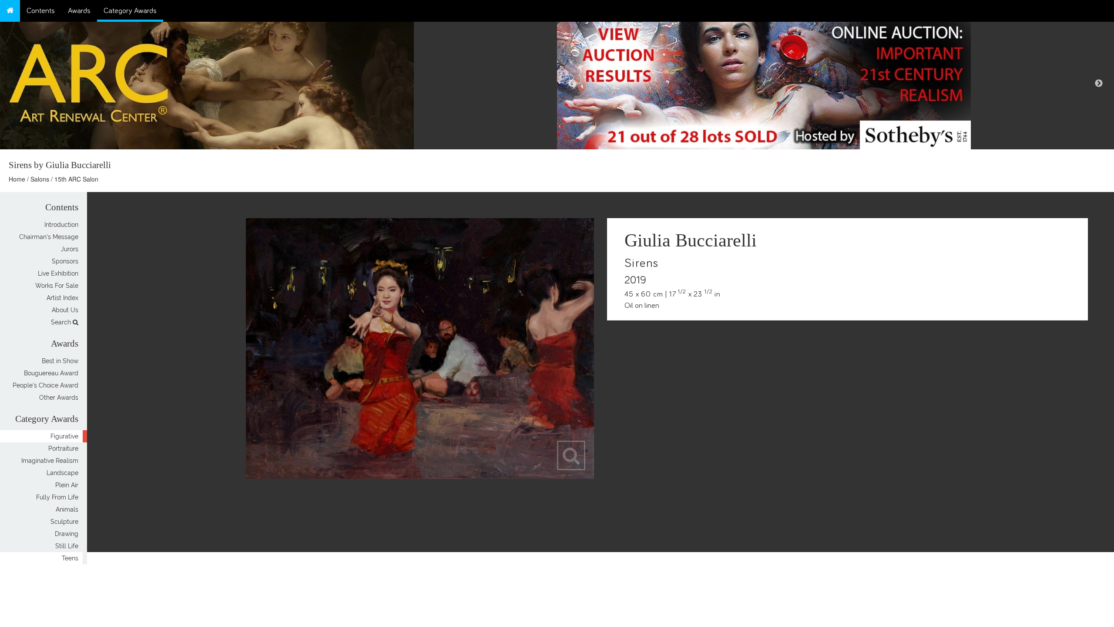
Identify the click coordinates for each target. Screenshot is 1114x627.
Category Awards (130, 11)
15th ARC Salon (76, 179)
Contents (41, 11)
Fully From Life (57, 497)
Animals (67, 509)
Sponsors (65, 261)
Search (62, 322)
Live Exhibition (58, 273)
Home (17, 179)
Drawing (66, 533)
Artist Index (62, 297)
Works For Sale (56, 285)
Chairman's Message (48, 236)
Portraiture (63, 448)
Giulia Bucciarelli (690, 240)
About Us (65, 310)
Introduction (61, 224)
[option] (835, 83)
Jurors (69, 249)
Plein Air (66, 485)
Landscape (62, 472)
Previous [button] (572, 83)
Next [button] (1098, 83)
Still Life (66, 546)
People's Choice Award (45, 385)
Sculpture (64, 521)
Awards (79, 11)
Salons (39, 179)
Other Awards (58, 397)
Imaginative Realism (49, 460)
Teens (70, 558)
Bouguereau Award (51, 373)
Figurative (64, 436)
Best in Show (60, 360)
